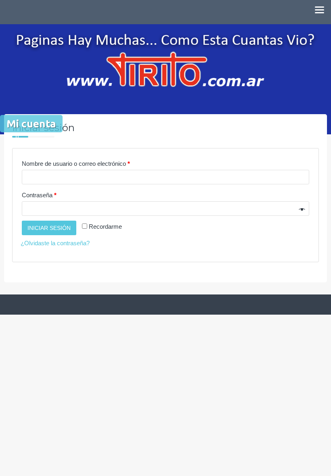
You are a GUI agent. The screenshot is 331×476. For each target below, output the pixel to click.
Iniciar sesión (49, 228)
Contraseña (39, 195)
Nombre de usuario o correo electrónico (76, 163)
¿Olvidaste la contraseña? (55, 243)
